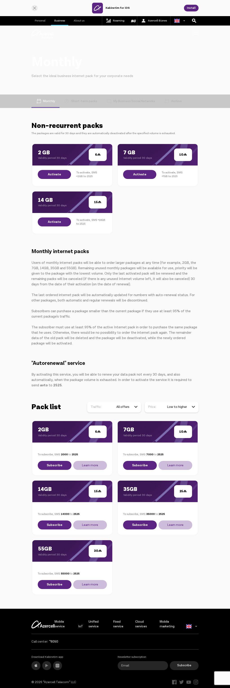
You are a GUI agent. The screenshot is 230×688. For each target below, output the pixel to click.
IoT (80, 626)
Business (59, 20)
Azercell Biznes (157, 20)
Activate (54, 174)
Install (191, 8)
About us (79, 20)
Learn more (90, 465)
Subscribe (54, 465)
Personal (40, 20)
